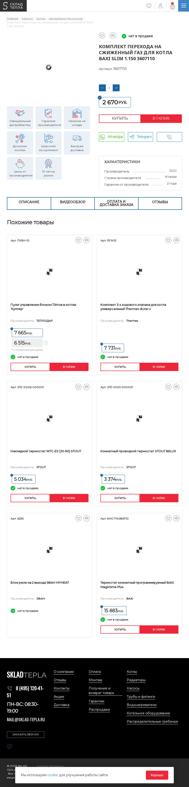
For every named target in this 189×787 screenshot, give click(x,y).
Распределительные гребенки (152, 721)
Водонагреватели (142, 705)
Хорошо (157, 775)
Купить (120, 118)
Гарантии (96, 701)
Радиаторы (136, 680)
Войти (160, 6)
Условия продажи (49, 766)
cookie (53, 775)
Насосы (133, 688)
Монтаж (95, 680)
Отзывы (160, 202)
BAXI (173, 170)
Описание (29, 202)
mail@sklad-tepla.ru (26, 719)
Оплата (95, 672)
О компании (64, 672)
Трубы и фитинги (141, 697)
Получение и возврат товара (101, 690)
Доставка (61, 705)
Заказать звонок (25, 734)
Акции (59, 697)
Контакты (61, 688)
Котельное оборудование (148, 713)
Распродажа (99, 709)
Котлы (132, 672)
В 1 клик (161, 118)
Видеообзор (73, 202)
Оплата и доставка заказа (116, 203)
